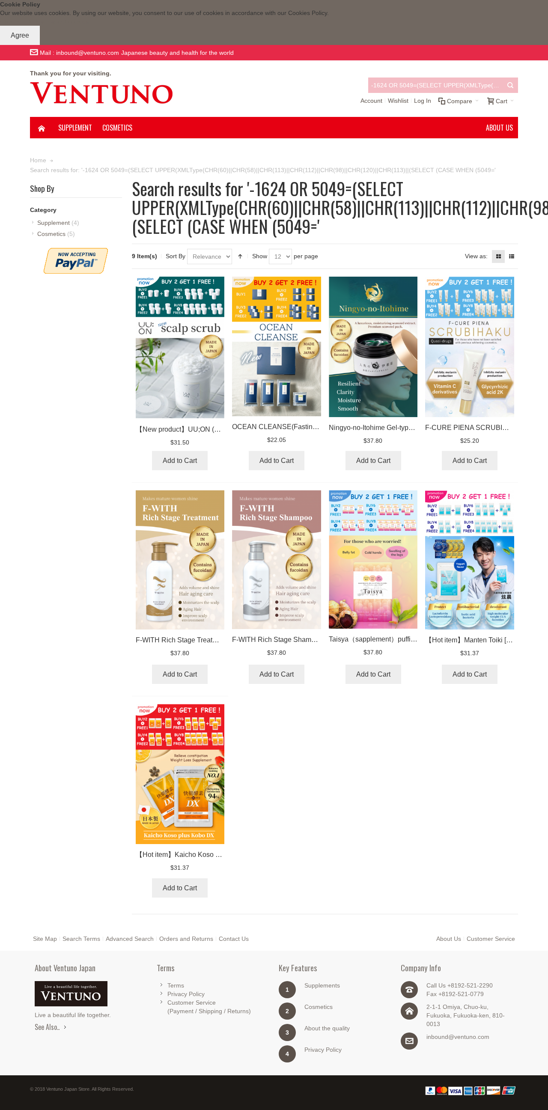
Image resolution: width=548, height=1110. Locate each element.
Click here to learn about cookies (44, 21)
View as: (476, 256)
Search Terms (81, 938)
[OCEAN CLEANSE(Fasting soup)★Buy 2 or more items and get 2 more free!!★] (276, 346)
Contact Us (234, 938)
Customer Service (491, 938)
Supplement (58, 222)
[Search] (510, 85)
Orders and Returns (186, 938)
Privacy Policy (186, 994)
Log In (422, 100)
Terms (175, 985)
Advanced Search (130, 938)
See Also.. (47, 1027)
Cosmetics (56, 233)
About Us (448, 938)
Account (371, 100)
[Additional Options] (76, 252)
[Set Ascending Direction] (240, 256)
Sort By (175, 256)
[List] (511, 256)
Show (259, 256)
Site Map (45, 938)
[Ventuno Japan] (101, 93)
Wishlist (398, 100)
